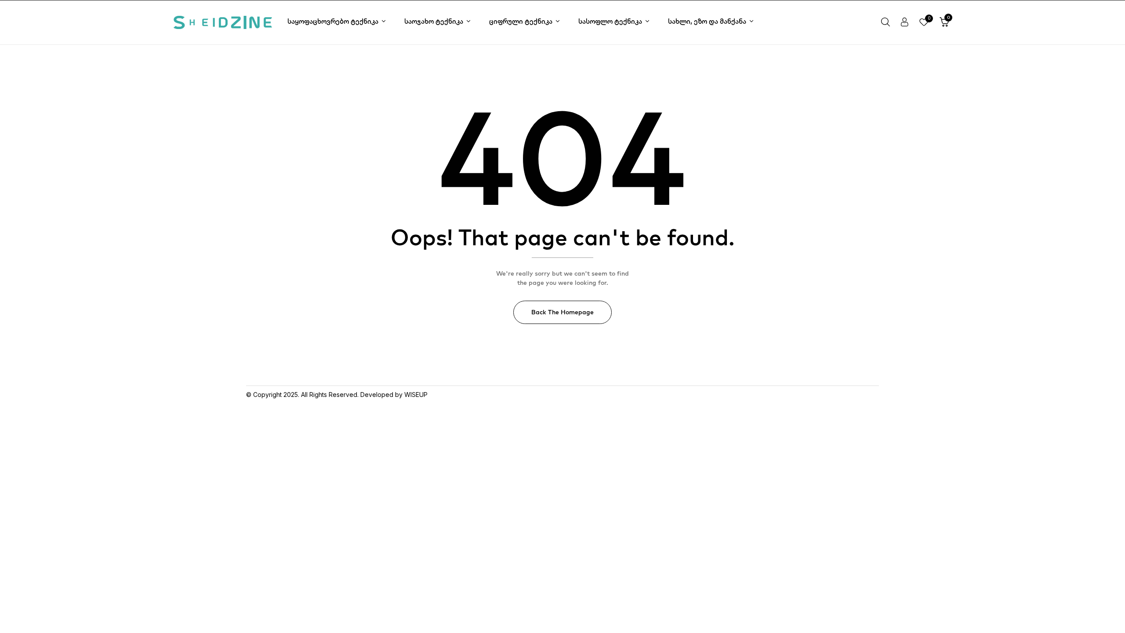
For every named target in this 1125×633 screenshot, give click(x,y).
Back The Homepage (562, 312)
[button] (944, 22)
